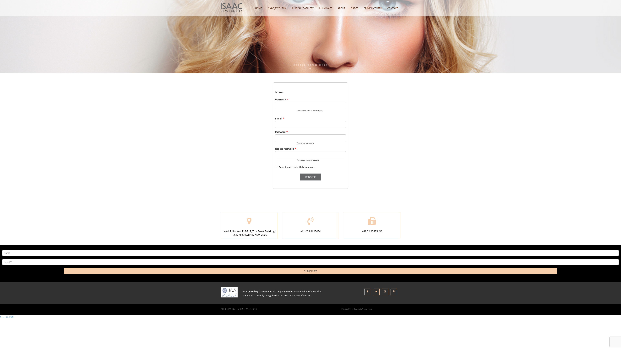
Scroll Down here (311, 64)
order (354, 8)
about (341, 8)
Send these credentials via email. (297, 167)
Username (282, 99)
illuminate (325, 8)
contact (392, 8)
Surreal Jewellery (303, 8)
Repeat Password (285, 148)
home (258, 8)
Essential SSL (7, 317)
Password (281, 131)
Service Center (373, 8)
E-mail (279, 118)
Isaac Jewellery (276, 8)
